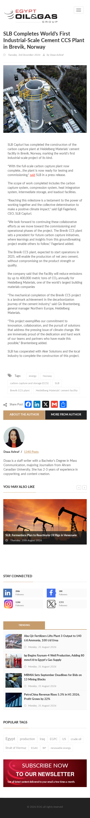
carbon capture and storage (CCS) (29, 383)
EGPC (53, 739)
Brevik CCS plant (19, 390)
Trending (24, 625)
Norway (47, 376)
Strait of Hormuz (15, 748)
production (27, 739)
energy (32, 376)
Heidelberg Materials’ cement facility (57, 390)
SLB (57, 383)
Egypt (10, 739)
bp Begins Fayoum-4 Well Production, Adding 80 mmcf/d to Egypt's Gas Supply (54, 658)
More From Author (66, 414)
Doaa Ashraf (57, 55)
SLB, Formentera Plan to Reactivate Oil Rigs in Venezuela (41, 535)
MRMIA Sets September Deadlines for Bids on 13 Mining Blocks (53, 677)
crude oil (76, 739)
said (32, 175)
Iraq (42, 739)
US (64, 739)
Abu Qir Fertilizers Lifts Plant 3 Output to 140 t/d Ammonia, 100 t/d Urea (52, 638)
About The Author (24, 414)
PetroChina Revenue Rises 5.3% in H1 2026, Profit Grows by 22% (52, 697)
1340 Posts (31, 452)
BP (44, 748)
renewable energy (61, 748)
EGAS (34, 748)
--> (3, 604)
